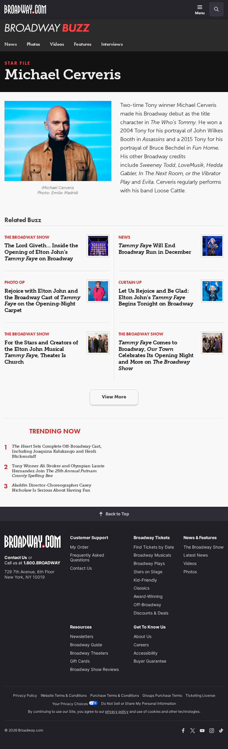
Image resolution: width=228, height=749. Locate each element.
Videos (57, 44)
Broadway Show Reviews (94, 669)
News (10, 44)
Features (82, 44)
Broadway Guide (86, 644)
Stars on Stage (148, 571)
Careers (141, 644)
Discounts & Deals (151, 612)
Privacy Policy (25, 695)
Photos (33, 44)
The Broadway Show (203, 547)
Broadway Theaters (89, 652)
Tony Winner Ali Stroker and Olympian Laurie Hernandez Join (58, 471)
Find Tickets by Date (154, 547)
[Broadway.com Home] (25, 9)
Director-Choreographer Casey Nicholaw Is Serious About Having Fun (51, 488)
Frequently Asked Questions (87, 557)
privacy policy (117, 711)
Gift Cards (80, 661)
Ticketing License (200, 695)
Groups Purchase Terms (162, 695)
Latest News (195, 555)
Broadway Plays (149, 563)
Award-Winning (148, 596)
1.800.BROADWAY (41, 562)
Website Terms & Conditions (64, 695)
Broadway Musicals (152, 555)
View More (114, 397)
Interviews (112, 44)
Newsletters (81, 636)
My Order (79, 547)
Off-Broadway (147, 604)
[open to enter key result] (216, 9)
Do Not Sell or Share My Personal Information (138, 703)
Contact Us (15, 557)
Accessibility (146, 652)
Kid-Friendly (145, 579)
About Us (142, 636)
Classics (141, 587)
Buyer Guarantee (150, 661)
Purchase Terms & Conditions (114, 695)
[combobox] (214, 9)
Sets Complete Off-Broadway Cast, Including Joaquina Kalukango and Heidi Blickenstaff (56, 451)
